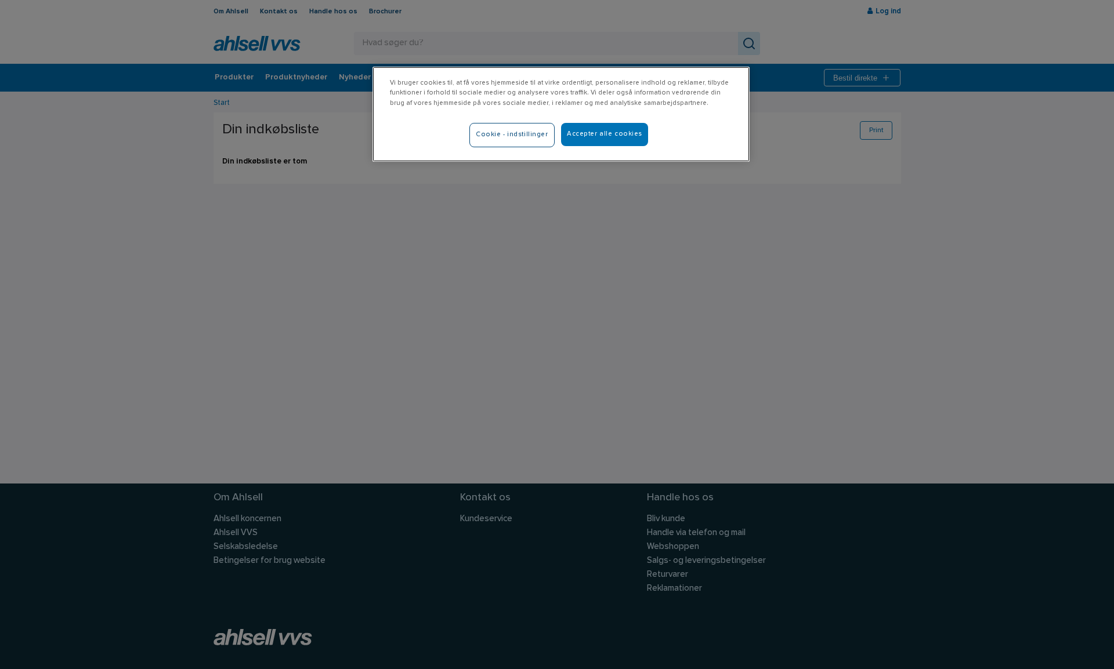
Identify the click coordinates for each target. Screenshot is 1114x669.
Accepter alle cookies (604, 134)
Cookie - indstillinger (512, 134)
